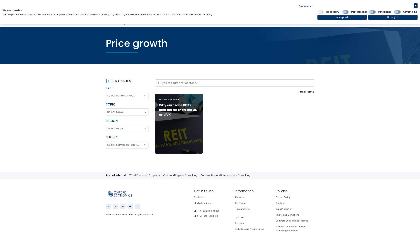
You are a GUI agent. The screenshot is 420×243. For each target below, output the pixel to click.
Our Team (240, 203)
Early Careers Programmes (249, 229)
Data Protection (284, 209)
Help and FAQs (243, 209)
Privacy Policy (283, 197)
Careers (239, 223)
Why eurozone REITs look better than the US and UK (178, 110)
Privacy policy (306, 6)
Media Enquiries (202, 203)
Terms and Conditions (287, 214)
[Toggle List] (145, 95)
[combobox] (124, 95)
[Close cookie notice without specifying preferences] (416, 5)
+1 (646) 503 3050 (209, 216)
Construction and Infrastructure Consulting (225, 175)
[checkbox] (320, 12)
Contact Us (200, 197)
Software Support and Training (292, 220)
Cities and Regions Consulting (180, 175)
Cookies (280, 203)
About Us (239, 197)
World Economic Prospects (144, 175)
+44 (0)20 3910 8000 (209, 211)
